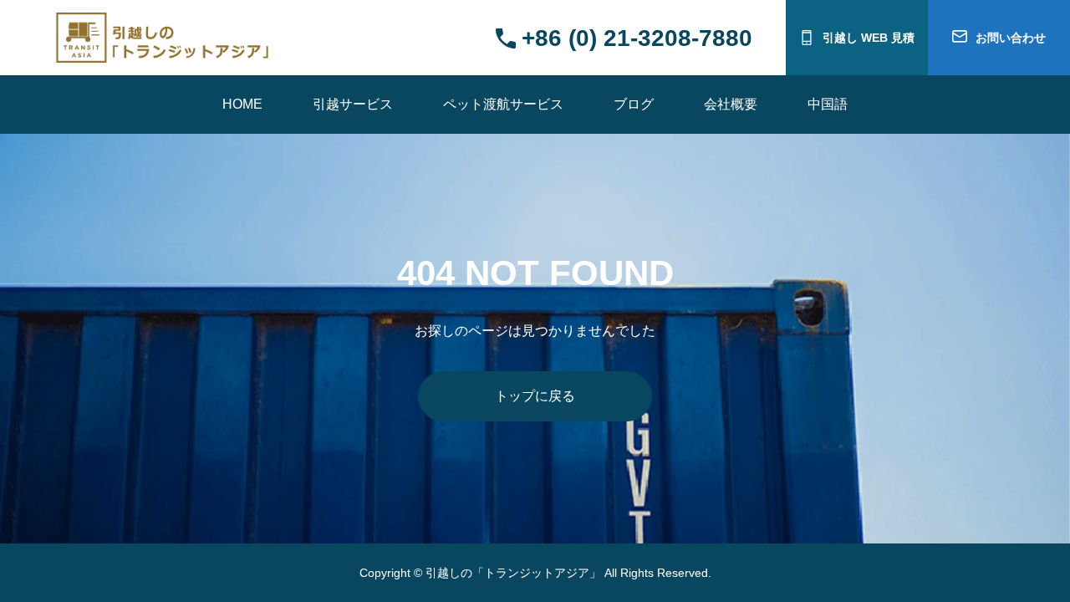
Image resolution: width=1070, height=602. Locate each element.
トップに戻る (535, 396)
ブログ (634, 104)
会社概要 (730, 104)
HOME (242, 104)
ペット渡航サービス (503, 104)
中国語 (828, 104)
